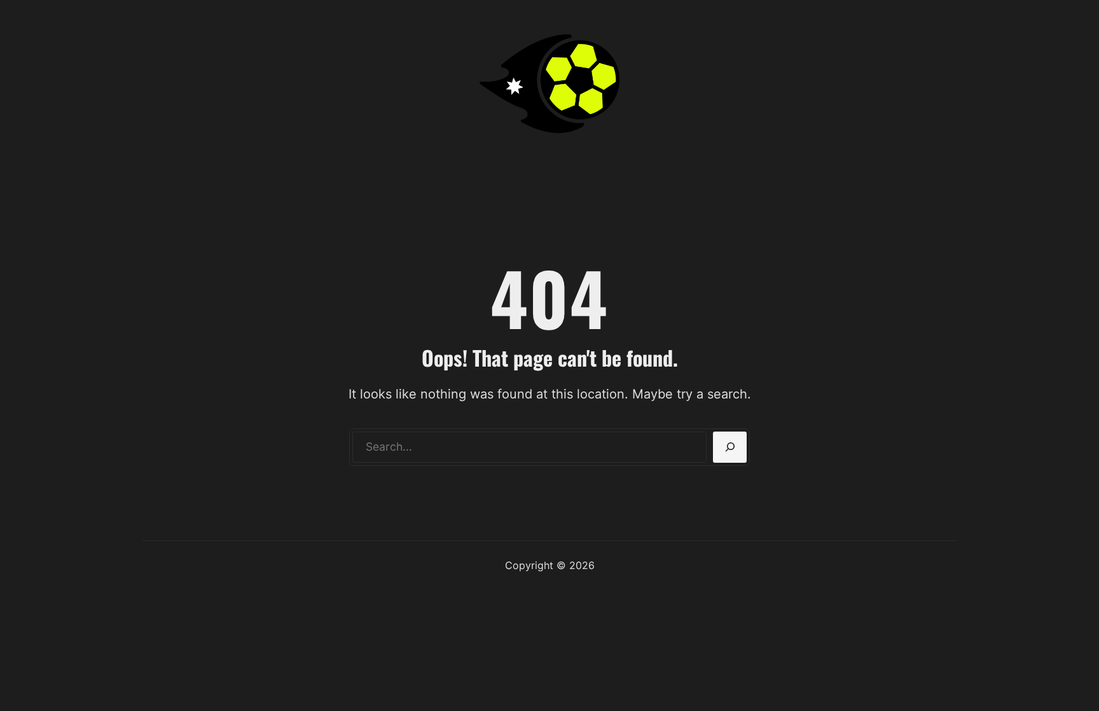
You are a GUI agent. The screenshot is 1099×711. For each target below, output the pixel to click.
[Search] (730, 447)
